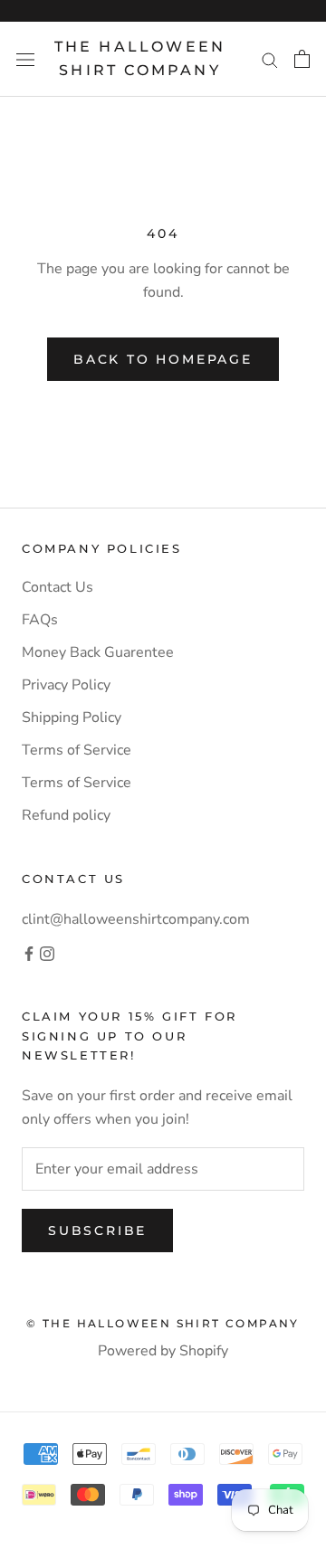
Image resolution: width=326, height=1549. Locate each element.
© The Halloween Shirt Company (163, 1323)
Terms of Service (76, 750)
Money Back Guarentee (98, 652)
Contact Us (57, 587)
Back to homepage (163, 359)
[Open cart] (302, 59)
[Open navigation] (25, 59)
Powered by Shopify (163, 1351)
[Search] (270, 60)
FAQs (40, 620)
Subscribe (97, 1230)
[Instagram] (47, 953)
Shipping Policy (71, 717)
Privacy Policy (66, 685)
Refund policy (66, 815)
